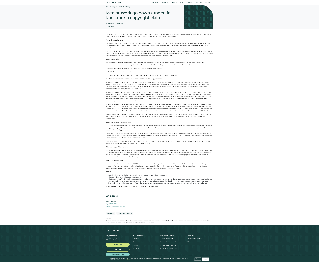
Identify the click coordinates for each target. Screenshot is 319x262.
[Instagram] (110, 239)
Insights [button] (173, 2)
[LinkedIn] (107, 239)
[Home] (114, 2)
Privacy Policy (126, 260)
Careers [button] (189, 2)
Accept (206, 259)
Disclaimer (136, 242)
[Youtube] (117, 239)
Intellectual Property (125, 213)
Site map (136, 248)
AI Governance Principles (168, 248)
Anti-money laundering (168, 245)
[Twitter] (113, 239)
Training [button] (198, 2)
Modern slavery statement (196, 242)
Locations (117, 249)
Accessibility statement (194, 238)
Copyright (110, 213)
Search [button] (207, 2)
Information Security (167, 238)
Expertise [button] (164, 2)
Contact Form (117, 244)
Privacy (135, 245)
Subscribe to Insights (117, 254)
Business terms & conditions (169, 242)
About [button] (182, 2)
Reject (198, 259)
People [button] (154, 2)
